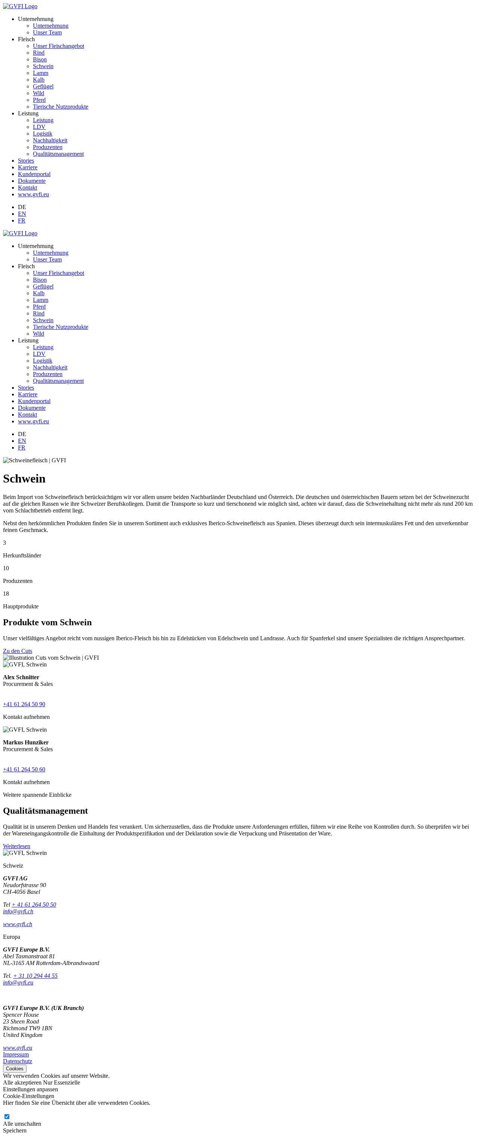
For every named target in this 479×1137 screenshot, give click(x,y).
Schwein (43, 66)
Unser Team (47, 32)
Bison (40, 59)
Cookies (15, 1068)
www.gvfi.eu (33, 194)
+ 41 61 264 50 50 (34, 904)
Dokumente (32, 181)
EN (22, 214)
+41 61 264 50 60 (24, 769)
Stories (26, 160)
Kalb (39, 79)
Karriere (27, 167)
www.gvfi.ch (17, 924)
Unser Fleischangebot (58, 46)
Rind (39, 52)
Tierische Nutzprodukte (60, 106)
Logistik (42, 133)
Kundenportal (34, 174)
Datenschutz (17, 1061)
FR (21, 220)
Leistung (43, 120)
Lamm (40, 73)
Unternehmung (50, 25)
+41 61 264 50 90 (24, 704)
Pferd (39, 100)
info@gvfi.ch (18, 911)
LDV (39, 127)
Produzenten (47, 147)
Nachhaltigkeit (50, 140)
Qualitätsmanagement (58, 154)
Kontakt (27, 187)
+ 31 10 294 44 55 (35, 976)
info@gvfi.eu (18, 982)
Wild (38, 93)
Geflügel (43, 86)
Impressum (16, 1054)
